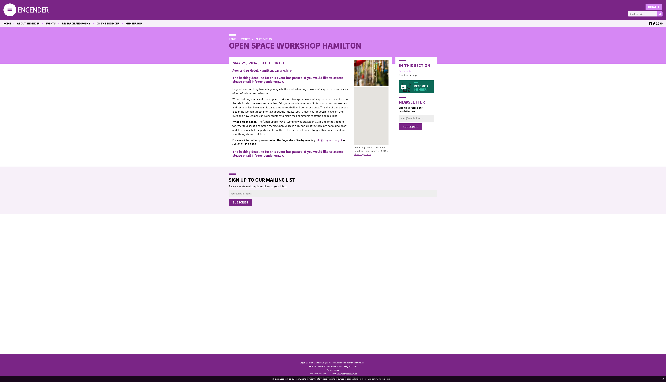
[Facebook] (650, 23)
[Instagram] (657, 23)
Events (245, 39)
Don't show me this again (379, 378)
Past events (263, 39)
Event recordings (408, 75)
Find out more (360, 378)
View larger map (362, 154)
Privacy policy (333, 370)
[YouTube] (661, 23)
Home (232, 39)
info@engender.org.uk (267, 81)
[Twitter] (653, 23)
